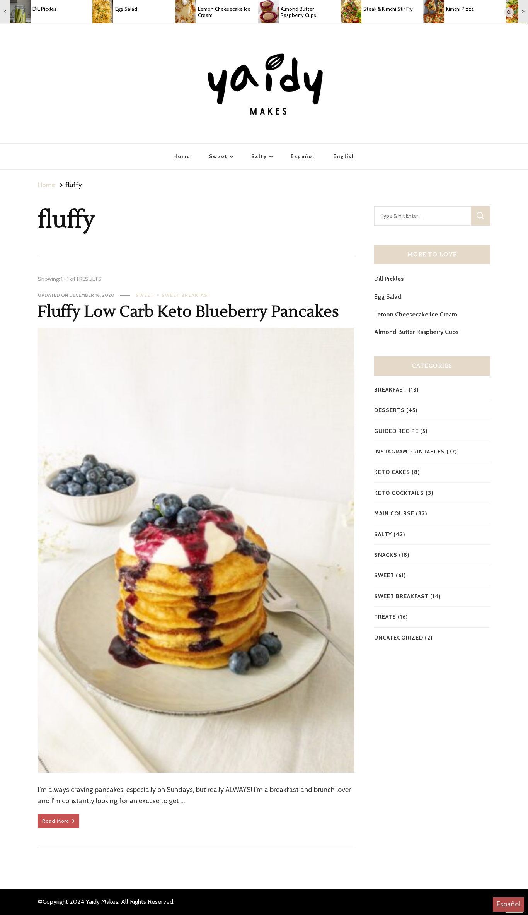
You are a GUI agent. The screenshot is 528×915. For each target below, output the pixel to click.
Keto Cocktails (399, 492)
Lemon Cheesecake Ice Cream (415, 314)
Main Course (394, 513)
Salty (259, 156)
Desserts (389, 410)
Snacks (385, 554)
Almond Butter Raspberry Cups (416, 331)
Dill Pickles (389, 278)
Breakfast (390, 389)
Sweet (218, 156)
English (344, 156)
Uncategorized (398, 637)
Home (182, 156)
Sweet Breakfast (186, 295)
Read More (55, 821)
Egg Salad (387, 296)
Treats (385, 616)
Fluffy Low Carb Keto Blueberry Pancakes (188, 312)
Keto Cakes (392, 472)
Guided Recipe (396, 431)
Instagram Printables (409, 451)
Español (508, 904)
